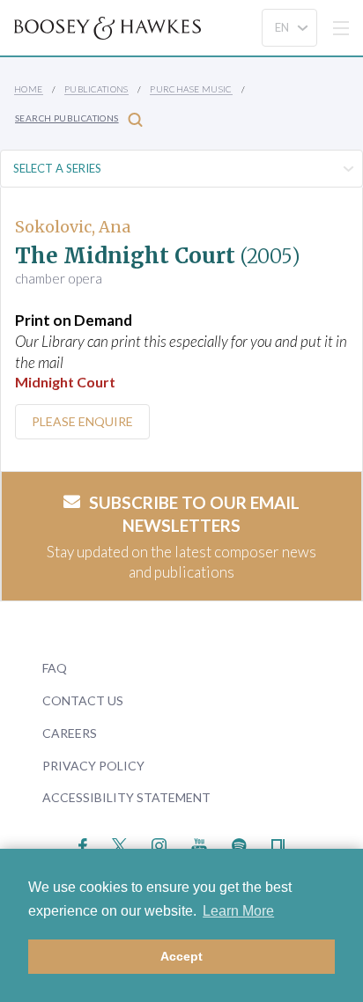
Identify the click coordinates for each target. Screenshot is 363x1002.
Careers (69, 733)
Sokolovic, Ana (72, 227)
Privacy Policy (93, 765)
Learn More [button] (238, 910)
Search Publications (67, 118)
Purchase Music (191, 89)
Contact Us (82, 700)
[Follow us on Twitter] (119, 844)
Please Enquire (82, 421)
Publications (96, 89)
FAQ (54, 667)
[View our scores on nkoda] (278, 844)
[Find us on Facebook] (83, 844)
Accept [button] (181, 956)
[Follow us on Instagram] (159, 844)
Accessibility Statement (126, 797)
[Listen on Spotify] (239, 844)
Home (28, 89)
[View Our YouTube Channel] (199, 844)
